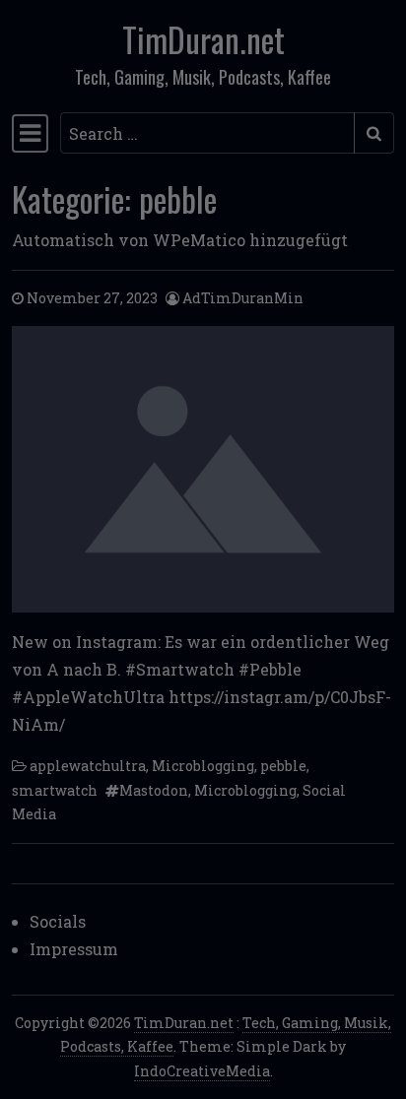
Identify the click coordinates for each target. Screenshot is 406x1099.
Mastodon (153, 790)
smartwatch (55, 790)
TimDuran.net (203, 39)
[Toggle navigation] (30, 133)
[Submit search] (374, 133)
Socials (58, 921)
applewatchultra (88, 765)
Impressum (74, 948)
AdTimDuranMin (243, 298)
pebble (283, 765)
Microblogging (203, 765)
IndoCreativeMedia (202, 1071)
